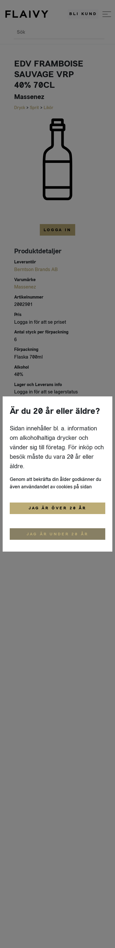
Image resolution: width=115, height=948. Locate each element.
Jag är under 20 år (57, 534)
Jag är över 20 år (57, 508)
